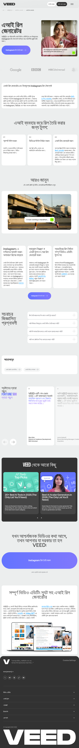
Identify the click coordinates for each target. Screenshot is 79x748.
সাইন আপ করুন (62, 4)
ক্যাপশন (21, 283)
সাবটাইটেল (64, 274)
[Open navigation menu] (73, 4)
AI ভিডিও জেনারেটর (19, 10)
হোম (3, 10)
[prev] (5, 442)
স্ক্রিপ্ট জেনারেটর (59, 150)
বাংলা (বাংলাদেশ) (7, 672)
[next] (13, 442)
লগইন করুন (51, 4)
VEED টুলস (9, 10)
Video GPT (30, 613)
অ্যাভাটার (20, 613)
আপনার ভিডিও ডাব (47, 606)
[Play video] (39, 212)
